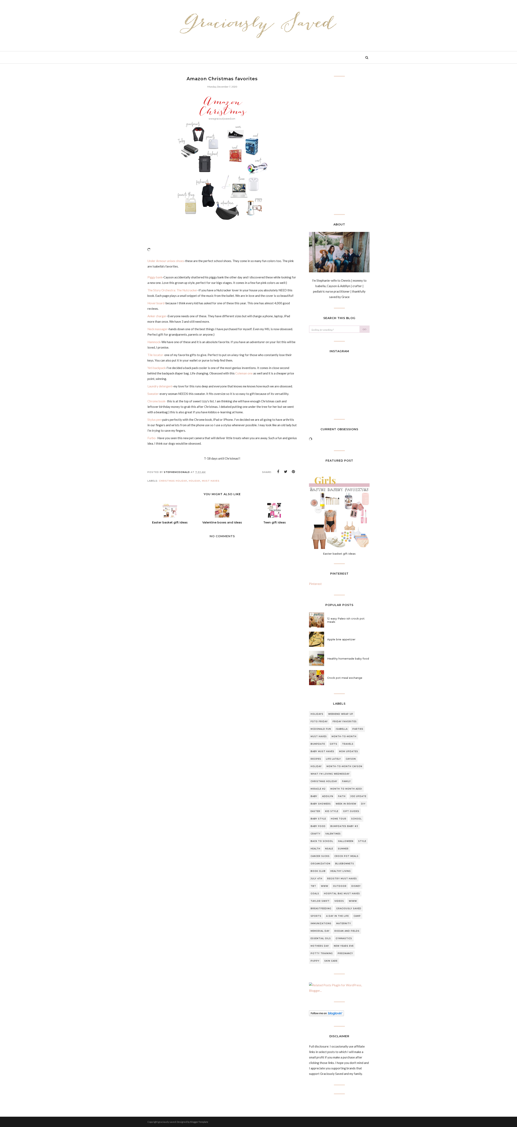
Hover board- (156, 303)
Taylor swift (320, 901)
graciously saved (348, 908)
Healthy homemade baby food (348, 658)
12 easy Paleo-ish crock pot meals (346, 620)
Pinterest (315, 584)
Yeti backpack (156, 368)
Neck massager (157, 329)
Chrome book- (156, 401)
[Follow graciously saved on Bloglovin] (326, 1015)
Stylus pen (154, 419)
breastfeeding (321, 908)
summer (343, 848)
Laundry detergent (159, 386)
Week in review (346, 803)
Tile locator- (155, 355)
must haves (211, 480)
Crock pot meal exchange (344, 677)
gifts (333, 744)
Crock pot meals (346, 856)
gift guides (351, 811)
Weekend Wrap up (340, 714)
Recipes (316, 759)
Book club (318, 871)
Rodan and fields (346, 931)
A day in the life (337, 916)
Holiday (194, 480)
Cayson (351, 759)
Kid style (331, 811)
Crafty (315, 833)
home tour (338, 818)
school (356, 818)
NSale (329, 848)
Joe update (358, 796)
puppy (315, 961)
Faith (342, 796)
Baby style (318, 818)
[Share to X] (286, 471)
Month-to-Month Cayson (344, 766)
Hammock (153, 342)
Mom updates (348, 751)
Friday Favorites (345, 721)
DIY (363, 803)
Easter (315, 811)
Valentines (333, 833)
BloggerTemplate (199, 1122)
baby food (318, 826)
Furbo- (152, 438)
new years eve (344, 946)
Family (346, 781)
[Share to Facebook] (278, 471)
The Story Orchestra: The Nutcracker (172, 290)
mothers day (320, 946)
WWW (324, 886)
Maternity (343, 923)
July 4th (316, 878)
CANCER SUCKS (320, 856)
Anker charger (156, 316)
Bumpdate (318, 744)
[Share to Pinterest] (293, 471)
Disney (356, 886)
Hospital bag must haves (342, 893)
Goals (315, 893)
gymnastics (344, 938)
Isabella (342, 729)
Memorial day (320, 931)
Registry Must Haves (342, 878)
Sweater (153, 393)
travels (347, 744)
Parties (357, 729)
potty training (322, 953)
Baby (314, 796)
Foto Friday (319, 721)
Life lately (333, 759)
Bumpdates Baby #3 (344, 826)
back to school (322, 841)
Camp (357, 916)
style (362, 841)
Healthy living (340, 871)
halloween (345, 841)
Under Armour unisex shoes (165, 261)
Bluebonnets (344, 863)
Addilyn (327, 796)
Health (315, 848)
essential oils (321, 938)
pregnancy (345, 953)
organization (320, 863)
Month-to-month (344, 736)
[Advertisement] (222, 667)
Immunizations (321, 923)
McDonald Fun (321, 729)
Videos (339, 901)
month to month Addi (346, 789)
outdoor (340, 886)
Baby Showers (321, 803)
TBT (313, 886)
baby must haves (322, 751)
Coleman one (244, 373)
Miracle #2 (318, 789)
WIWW (353, 901)
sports (316, 916)
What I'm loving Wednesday (330, 774)
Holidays (317, 714)
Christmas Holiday (173, 480)
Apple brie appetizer (341, 639)
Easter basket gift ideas (339, 553)
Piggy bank (154, 277)
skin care (330, 961)
